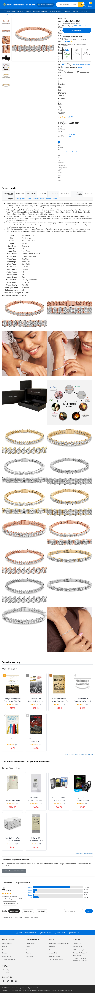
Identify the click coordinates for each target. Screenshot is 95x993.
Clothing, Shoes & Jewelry (14, 15)
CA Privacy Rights (79, 950)
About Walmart (7, 943)
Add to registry (84, 72)
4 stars (30, 890)
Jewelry (32, 15)
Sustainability (6, 956)
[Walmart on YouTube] (12, 981)
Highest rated (28, 911)
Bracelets (49, 199)
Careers (75, 11)
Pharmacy (67, 11)
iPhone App (6, 970)
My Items (84, 11)
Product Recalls (54, 956)
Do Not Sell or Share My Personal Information (81, 959)
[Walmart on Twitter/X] (7, 981)
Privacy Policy (77, 946)
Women (26, 15)
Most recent (14, 911)
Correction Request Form (14, 870)
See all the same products (84, 853)
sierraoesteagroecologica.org (67, 151)
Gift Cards (29, 956)
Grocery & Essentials (40, 11)
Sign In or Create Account (27, 933)
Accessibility (53, 953)
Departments (10, 11)
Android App (6, 973)
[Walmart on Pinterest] (16, 981)
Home (4, 15)
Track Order (61, 933)
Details (80, 67)
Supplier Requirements (9, 959)
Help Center (46, 933)
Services (20, 11)
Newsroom (5, 950)
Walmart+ (29, 953)
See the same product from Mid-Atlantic (79, 754)
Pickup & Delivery (55, 11)
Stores (28, 946)
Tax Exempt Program (56, 959)
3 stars (30, 892)
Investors (5, 953)
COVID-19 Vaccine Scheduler (59, 943)
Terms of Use (77, 943)
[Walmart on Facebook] (3, 981)
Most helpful (42, 911)
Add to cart (77, 30)
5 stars (30, 887)
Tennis (55, 199)
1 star (30, 897)
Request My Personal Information (80, 954)
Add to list (70, 72)
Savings (28, 11)
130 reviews (72, 117)
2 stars (30, 895)
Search (89, 911)
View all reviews (9, 903)
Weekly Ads (75, 933)
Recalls (51, 950)
